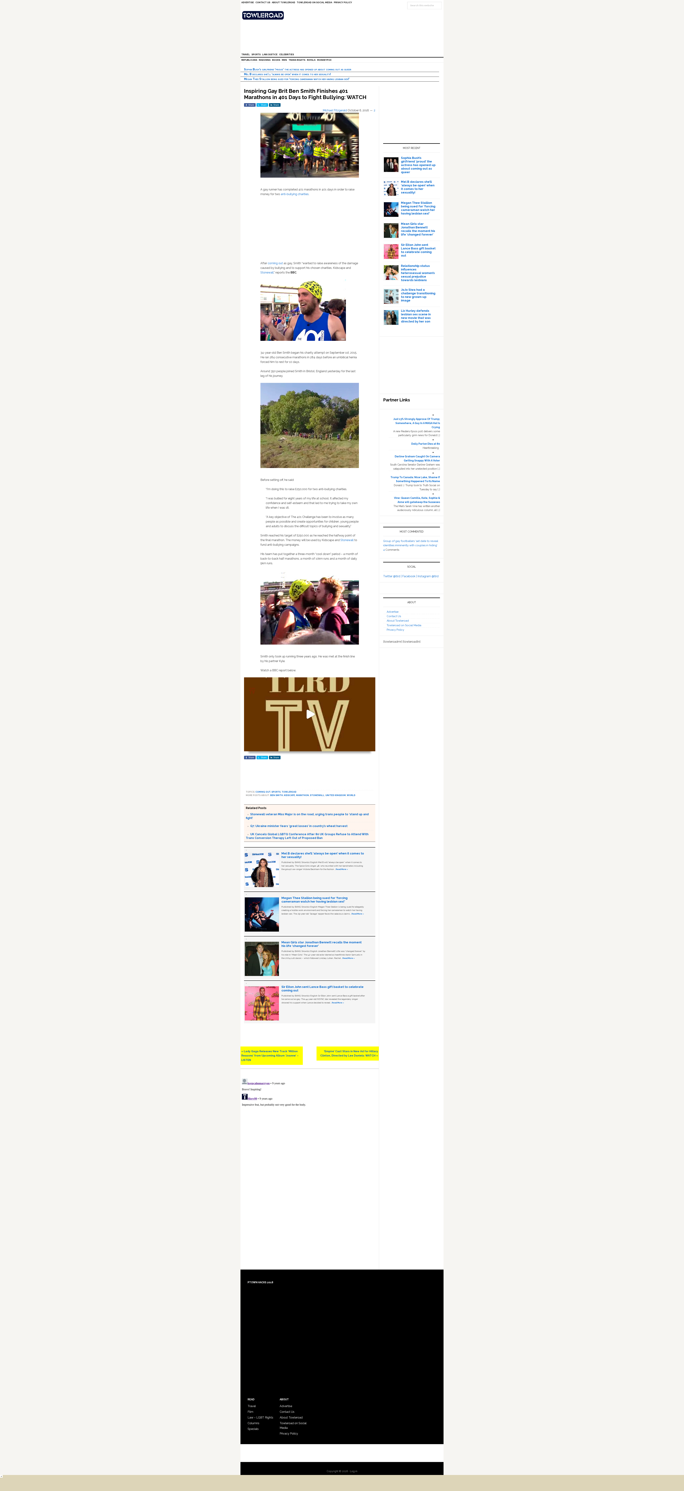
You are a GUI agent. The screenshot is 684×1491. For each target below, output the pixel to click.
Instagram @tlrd (428, 576)
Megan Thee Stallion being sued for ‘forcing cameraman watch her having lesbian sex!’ (297, 79)
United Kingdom (335, 795)
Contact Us (394, 616)
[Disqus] (309, 1121)
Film (250, 1412)
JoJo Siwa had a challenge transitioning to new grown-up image (418, 295)
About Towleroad (398, 620)
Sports (276, 792)
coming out (275, 263)
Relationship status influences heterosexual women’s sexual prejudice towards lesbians (418, 273)
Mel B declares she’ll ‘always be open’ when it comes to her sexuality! (287, 74)
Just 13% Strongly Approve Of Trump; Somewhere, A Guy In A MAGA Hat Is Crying (416, 423)
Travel (252, 1406)
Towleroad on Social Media (404, 625)
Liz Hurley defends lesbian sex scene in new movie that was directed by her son (416, 316)
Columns (253, 1423)
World (351, 795)
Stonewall (267, 272)
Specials (253, 1429)
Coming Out (262, 792)
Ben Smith (276, 795)
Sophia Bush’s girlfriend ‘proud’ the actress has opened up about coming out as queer (297, 69)
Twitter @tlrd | (392, 576)
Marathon (302, 795)
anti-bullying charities (295, 194)
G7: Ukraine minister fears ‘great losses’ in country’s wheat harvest (299, 826)
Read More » (342, 869)
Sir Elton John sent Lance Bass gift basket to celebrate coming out (418, 250)
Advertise (392, 611)
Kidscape (289, 795)
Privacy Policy (395, 629)
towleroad (289, 792)
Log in (353, 1471)
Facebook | (410, 576)
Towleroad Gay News (343, 15)
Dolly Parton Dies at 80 (425, 443)
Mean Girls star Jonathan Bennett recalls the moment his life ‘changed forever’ (418, 229)
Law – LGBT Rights (260, 1417)
